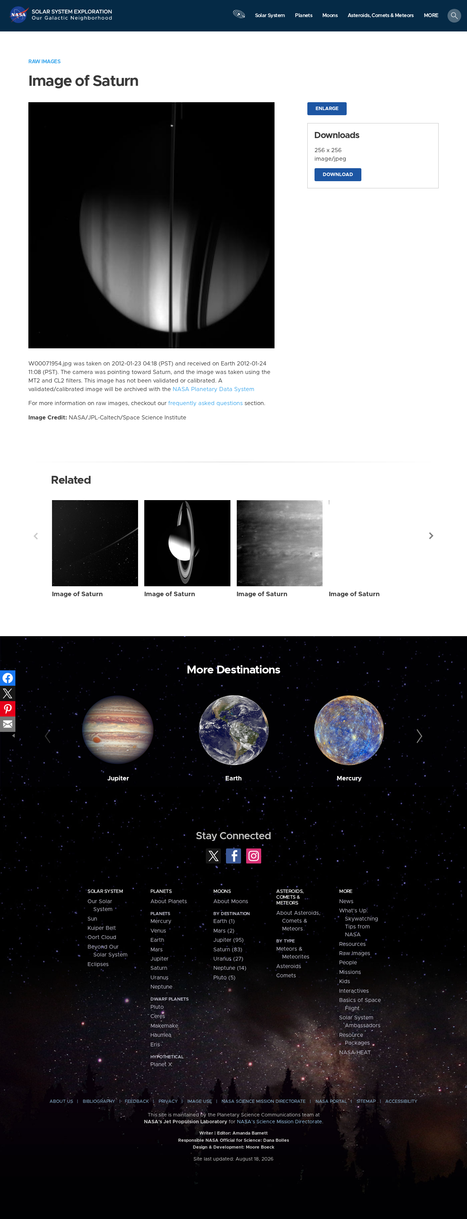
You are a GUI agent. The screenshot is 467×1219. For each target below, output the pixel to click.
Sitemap (366, 1101)
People (348, 962)
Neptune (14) (229, 968)
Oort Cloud (102, 937)
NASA (20, 15)
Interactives (354, 991)
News (346, 901)
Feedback (137, 1101)
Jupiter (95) (228, 940)
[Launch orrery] (239, 17)
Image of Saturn (77, 594)
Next (431, 536)
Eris (155, 1044)
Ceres (157, 1016)
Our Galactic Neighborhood (72, 20)
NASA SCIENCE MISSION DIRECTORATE (264, 1101)
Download (338, 174)
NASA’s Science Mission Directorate (279, 1122)
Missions (350, 972)
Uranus (159, 977)
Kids (344, 981)
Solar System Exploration (72, 10)
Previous (35, 536)
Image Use (199, 1101)
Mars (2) (224, 931)
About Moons (230, 901)
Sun (92, 919)
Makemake (164, 1026)
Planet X (161, 1064)
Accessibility (401, 1101)
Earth (233, 778)
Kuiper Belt (102, 928)
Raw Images (44, 61)
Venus (158, 931)
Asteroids (288, 966)
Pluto (157, 1007)
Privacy (168, 1101)
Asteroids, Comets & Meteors (290, 897)
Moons (222, 891)
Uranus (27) (228, 959)
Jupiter (118, 778)
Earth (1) (224, 921)
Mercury (349, 778)
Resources (352, 944)
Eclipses (98, 964)
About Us (61, 1101)
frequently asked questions (205, 403)
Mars (156, 949)
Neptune (161, 987)
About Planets (168, 901)
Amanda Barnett (250, 1133)
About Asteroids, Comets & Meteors (298, 921)
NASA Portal (331, 1101)
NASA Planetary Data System (213, 389)
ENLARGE (327, 108)
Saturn (158, 968)
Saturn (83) (227, 949)
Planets (161, 891)
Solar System (105, 891)
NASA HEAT (355, 1052)
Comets (286, 975)
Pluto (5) (224, 977)
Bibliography (99, 1101)
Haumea (160, 1035)
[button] (431, 16)
